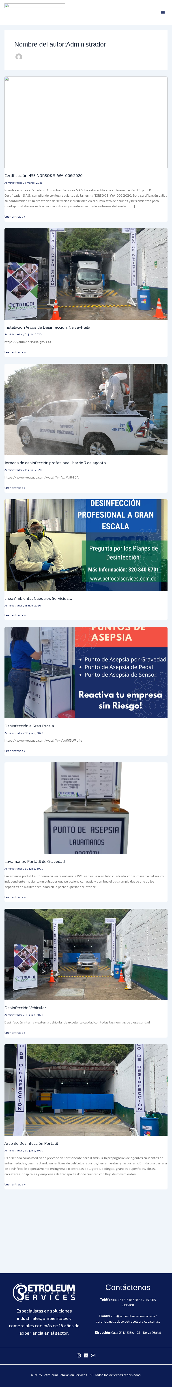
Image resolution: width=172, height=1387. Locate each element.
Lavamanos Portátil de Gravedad (34, 861)
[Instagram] (79, 1355)
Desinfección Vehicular (25, 1007)
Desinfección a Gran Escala (29, 725)
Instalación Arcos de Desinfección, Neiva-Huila (47, 327)
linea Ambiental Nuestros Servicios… (38, 598)
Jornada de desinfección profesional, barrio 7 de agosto (55, 462)
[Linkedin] (86, 1355)
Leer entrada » (15, 216)
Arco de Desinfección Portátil (31, 1143)
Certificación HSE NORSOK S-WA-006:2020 (43, 175)
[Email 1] (93, 1355)
